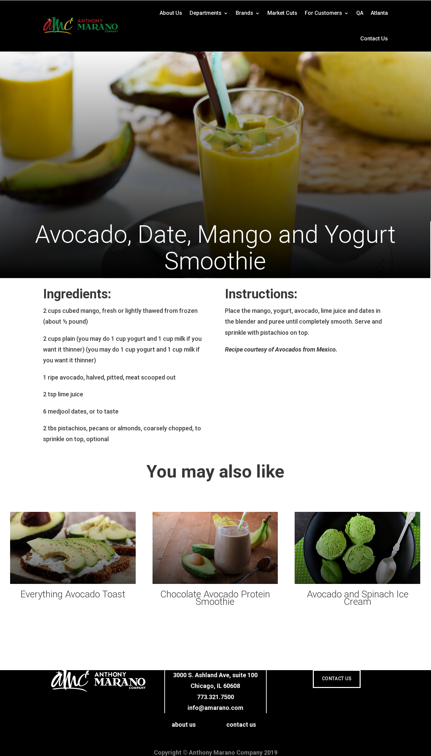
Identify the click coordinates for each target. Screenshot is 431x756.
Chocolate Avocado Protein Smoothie (215, 598)
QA (359, 13)
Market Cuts (282, 13)
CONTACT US (337, 678)
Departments (206, 13)
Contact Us (374, 38)
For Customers (323, 13)
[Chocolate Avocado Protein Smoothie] (215, 548)
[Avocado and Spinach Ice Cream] (357, 548)
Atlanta (379, 13)
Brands (244, 13)
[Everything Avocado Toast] (73, 548)
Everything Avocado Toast (72, 594)
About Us (171, 13)
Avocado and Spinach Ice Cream (357, 598)
